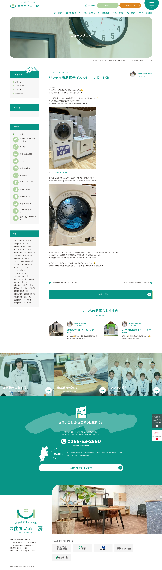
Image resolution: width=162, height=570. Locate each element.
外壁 (19, 244)
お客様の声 (19, 93)
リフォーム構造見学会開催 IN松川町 (136, 282)
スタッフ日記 (19, 86)
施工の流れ (106, 13)
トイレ (29, 273)
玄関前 (29, 300)
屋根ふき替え (18, 294)
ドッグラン (17, 276)
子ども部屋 (17, 250)
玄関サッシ (21, 300)
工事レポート (19, 90)
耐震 (15, 253)
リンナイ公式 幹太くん (61, 172)
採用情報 (149, 13)
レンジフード (18, 282)
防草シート (21, 303)
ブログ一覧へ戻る (101, 294)
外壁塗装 (21, 291)
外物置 (29, 247)
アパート (28, 241)
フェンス (24, 276)
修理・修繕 (17, 258)
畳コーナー (26, 244)
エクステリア (24, 267)
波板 (25, 297)
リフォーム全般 (18, 264)
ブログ (140, 13)
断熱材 (20, 297)
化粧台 (31, 285)
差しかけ (30, 255)
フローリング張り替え (20, 279)
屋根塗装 (27, 294)
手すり (33, 294)
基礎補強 (32, 288)
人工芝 (25, 285)
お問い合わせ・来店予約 (81, 467)
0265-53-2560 (84, 441)
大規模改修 (28, 264)
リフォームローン (19, 241)
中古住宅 (26, 282)
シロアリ (16, 261)
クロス (24, 250)
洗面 (30, 297)
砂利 (15, 303)
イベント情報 (58, 13)
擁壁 (15, 297)
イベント (16, 267)
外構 (27, 291)
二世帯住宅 (17, 285)
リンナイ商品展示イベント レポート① (65, 282)
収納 (29, 250)
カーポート (17, 270)
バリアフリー (22, 253)
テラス (24, 273)
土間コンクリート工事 (21, 288)
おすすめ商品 (26, 258)
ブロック (31, 279)
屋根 (24, 255)
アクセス (108, 5)
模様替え (17, 247)
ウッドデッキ (18, 255)
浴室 (15, 300)
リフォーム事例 (118, 13)
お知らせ (18, 82)
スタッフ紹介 (131, 13)
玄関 (15, 244)
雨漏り (29, 303)
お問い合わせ (130, 5)
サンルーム (17, 273)
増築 (15, 291)
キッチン (24, 270)
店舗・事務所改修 (26, 261)
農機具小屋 (31, 253)
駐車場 (23, 247)
